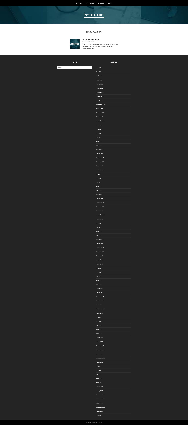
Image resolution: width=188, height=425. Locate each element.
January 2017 (99, 198)
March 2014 (99, 333)
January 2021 (99, 88)
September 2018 (100, 121)
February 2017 (99, 194)
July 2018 (98, 129)
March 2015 (99, 284)
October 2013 (99, 354)
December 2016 (100, 202)
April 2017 (98, 186)
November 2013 (100, 350)
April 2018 (98, 141)
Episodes (79, 3)
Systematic (94, 15)
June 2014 (98, 321)
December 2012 (100, 395)
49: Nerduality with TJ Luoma (91, 39)
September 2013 (100, 358)
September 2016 (100, 215)
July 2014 (98, 317)
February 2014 (100, 337)
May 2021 (98, 72)
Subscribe (101, 3)
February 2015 (99, 288)
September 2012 (100, 407)
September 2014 (100, 309)
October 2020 (100, 100)
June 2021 (98, 68)
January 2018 (99, 153)
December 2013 (100, 346)
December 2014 (100, 296)
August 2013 (99, 362)
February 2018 (100, 149)
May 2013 (98, 374)
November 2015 (100, 252)
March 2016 (99, 235)
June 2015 (98, 272)
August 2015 (99, 264)
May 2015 (98, 276)
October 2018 (99, 117)
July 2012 (98, 415)
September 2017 (100, 170)
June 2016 (98, 223)
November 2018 (100, 112)
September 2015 (100, 260)
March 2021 (99, 80)
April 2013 (98, 378)
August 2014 (99, 313)
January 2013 (99, 391)
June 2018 (98, 133)
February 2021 (99, 84)
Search (110, 3)
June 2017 (98, 178)
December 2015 (100, 247)
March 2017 (99, 190)
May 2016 (98, 227)
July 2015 (98, 268)
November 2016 (100, 207)
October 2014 (99, 305)
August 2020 (99, 108)
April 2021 (98, 76)
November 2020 (100, 96)
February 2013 (99, 386)
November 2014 (100, 301)
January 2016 (99, 243)
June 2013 (98, 370)
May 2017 (98, 182)
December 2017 (100, 157)
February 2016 (99, 239)
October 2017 (99, 166)
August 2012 (99, 411)
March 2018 (99, 145)
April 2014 (98, 329)
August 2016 (99, 219)
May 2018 (98, 137)
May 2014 (98, 325)
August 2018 (99, 125)
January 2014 (99, 341)
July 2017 (98, 174)
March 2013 (99, 382)
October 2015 (99, 256)
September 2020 (100, 104)
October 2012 (99, 403)
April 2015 (98, 280)
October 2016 (99, 211)
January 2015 (99, 292)
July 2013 (98, 366)
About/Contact (90, 3)
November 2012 (100, 399)
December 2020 (100, 92)
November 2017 (100, 161)
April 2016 (98, 231)
